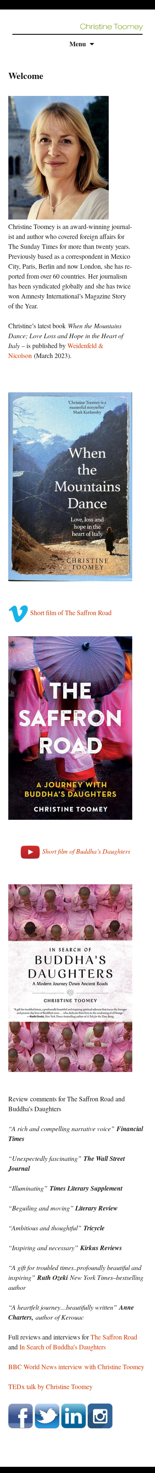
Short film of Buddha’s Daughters (86, 850)
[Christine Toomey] (111, 25)
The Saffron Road (114, 1336)
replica (23, 1461)
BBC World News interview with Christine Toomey (76, 1366)
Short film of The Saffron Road (71, 612)
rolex (6, 1461)
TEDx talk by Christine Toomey (50, 1386)
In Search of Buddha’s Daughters (62, 1346)
